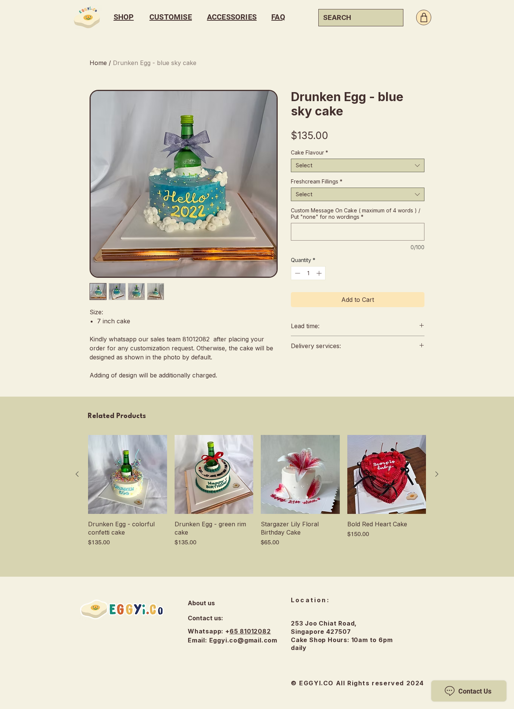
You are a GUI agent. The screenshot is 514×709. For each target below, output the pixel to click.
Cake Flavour (309, 152)
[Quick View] (127, 474)
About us (201, 603)
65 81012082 (250, 631)
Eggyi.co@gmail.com (243, 640)
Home (98, 63)
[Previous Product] (77, 474)
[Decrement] (296, 273)
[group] (257, 491)
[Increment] (319, 273)
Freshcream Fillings (316, 181)
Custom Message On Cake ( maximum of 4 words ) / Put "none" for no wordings (355, 213)
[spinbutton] (308, 273)
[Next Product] (436, 474)
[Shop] (423, 17)
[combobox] (357, 165)
